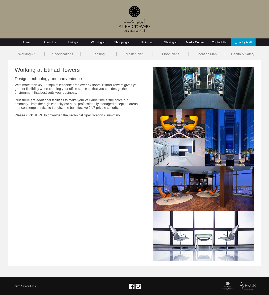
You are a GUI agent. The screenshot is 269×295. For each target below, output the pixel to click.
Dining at (147, 42)
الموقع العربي (243, 42)
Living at (73, 42)
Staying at (170, 42)
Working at (98, 42)
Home (26, 42)
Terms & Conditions (24, 286)
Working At (26, 54)
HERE (38, 115)
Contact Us (219, 42)
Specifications (62, 54)
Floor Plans (170, 54)
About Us (50, 42)
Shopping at (122, 42)
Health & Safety (242, 54)
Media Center (195, 42)
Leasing (99, 54)
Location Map (206, 54)
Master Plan (135, 54)
